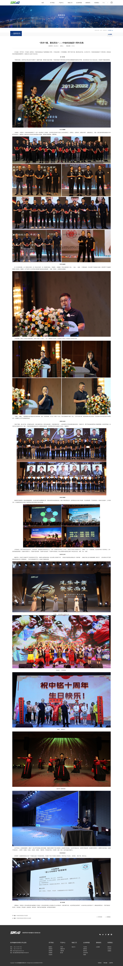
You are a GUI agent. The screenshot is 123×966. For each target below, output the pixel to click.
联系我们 (96, 2)
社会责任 (50, 954)
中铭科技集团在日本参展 (20, 915)
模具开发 (85, 950)
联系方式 (109, 946)
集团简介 (50, 946)
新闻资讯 (88, 2)
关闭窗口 (109, 916)
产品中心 (61, 2)
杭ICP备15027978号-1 (38, 962)
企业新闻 (110, 34)
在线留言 (109, 950)
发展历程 (50, 950)
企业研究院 (79, 2)
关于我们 (52, 2)
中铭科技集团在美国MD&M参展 (21, 918)
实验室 (84, 954)
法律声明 (111, 962)
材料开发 (85, 948)
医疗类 (61, 952)
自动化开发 (85, 952)
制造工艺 (70, 2)
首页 (43, 2)
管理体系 (50, 948)
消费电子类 (62, 948)
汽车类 (61, 946)
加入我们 (109, 948)
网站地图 (105, 962)
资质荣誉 (50, 952)
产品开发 (85, 946)
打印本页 (100, 916)
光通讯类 (62, 950)
